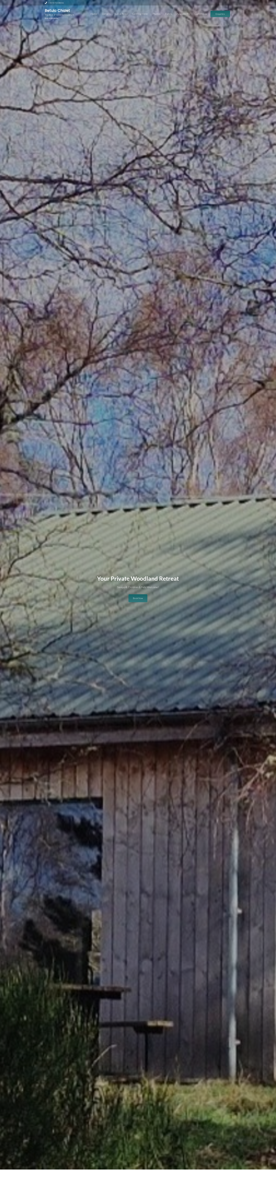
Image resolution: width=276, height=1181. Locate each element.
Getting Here (140, 13)
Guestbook (200, 13)
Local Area (121, 13)
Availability (183, 13)
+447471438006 (56, 3)
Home (93, 13)
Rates (168, 13)
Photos (156, 13)
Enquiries (220, 14)
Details (106, 13)
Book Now (138, 598)
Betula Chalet (57, 10)
